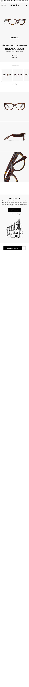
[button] (14, 5)
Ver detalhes (14, 55)
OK (26, 278)
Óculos (11, 285)
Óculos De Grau (19, 285)
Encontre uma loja (12, 248)
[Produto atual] (7, 75)
